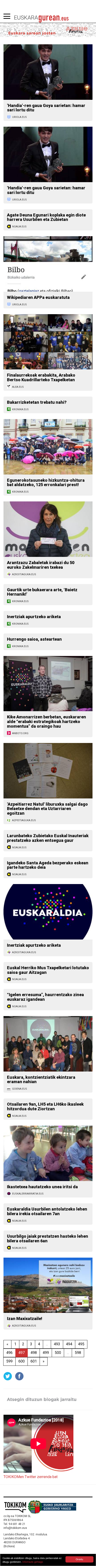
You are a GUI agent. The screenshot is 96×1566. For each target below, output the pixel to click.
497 (21, 1352)
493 (57, 1344)
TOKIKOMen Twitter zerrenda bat (30, 1477)
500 (58, 1352)
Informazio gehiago (32, 1561)
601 (34, 1361)
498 (34, 1352)
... (47, 1344)
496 (9, 1352)
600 (21, 1361)
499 (46, 1352)
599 (9, 1361)
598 (78, 1352)
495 (81, 1344)
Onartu (79, 1559)
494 (69, 1344)
